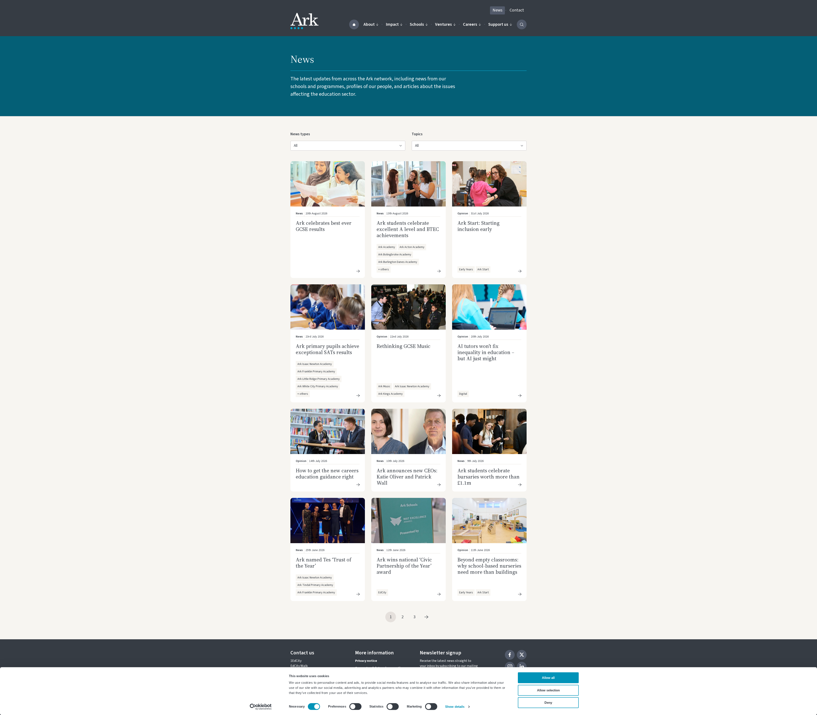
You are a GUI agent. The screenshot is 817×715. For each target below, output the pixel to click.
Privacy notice (366, 660)
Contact (517, 10)
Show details (454, 706)
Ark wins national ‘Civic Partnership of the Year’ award (404, 565)
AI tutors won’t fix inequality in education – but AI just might (485, 352)
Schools (417, 24)
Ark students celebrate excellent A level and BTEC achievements (408, 229)
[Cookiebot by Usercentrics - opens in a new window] (260, 707)
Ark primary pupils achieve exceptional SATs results (327, 349)
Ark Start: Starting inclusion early (478, 226)
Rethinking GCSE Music (403, 346)
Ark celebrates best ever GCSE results (323, 226)
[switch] (355, 706)
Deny (548, 702)
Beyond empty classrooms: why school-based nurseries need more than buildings (489, 565)
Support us (498, 24)
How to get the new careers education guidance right (327, 473)
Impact (392, 24)
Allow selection (548, 690)
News (497, 10)
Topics (418, 134)
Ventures (443, 24)
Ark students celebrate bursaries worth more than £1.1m (488, 476)
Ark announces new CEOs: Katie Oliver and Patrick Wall (407, 476)
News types (300, 134)
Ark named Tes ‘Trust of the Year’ (323, 562)
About (369, 24)
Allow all (548, 677)
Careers (470, 24)
